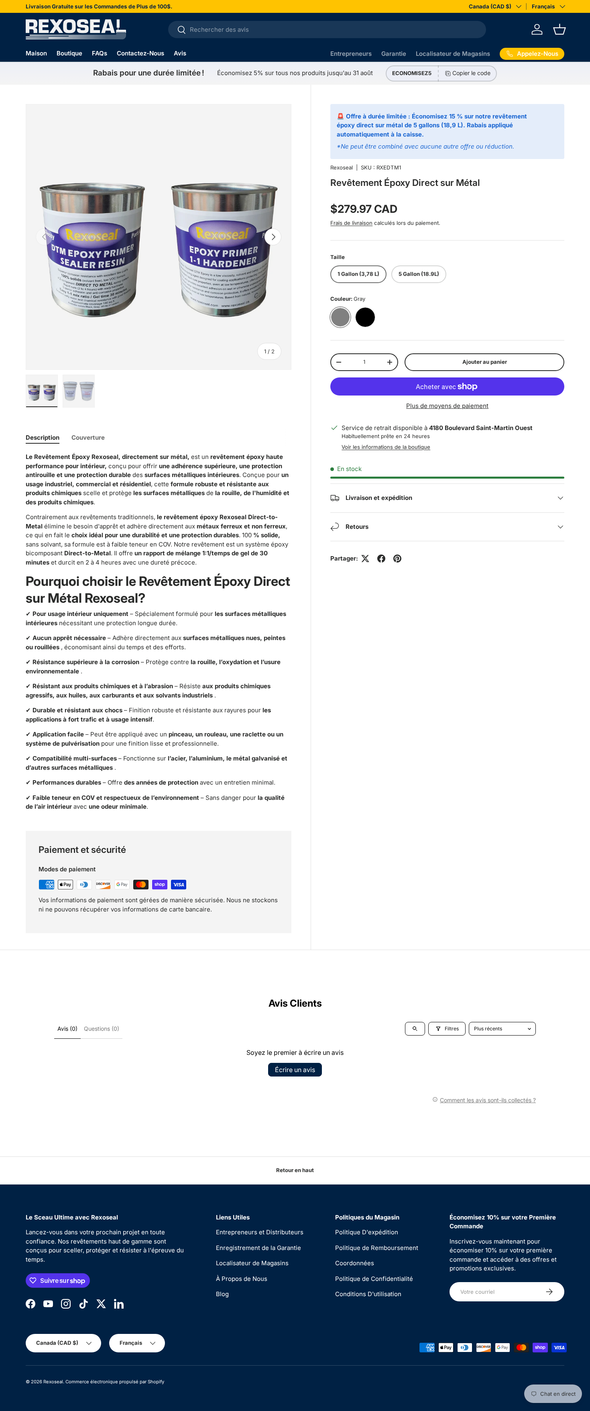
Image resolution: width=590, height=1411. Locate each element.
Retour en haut (295, 1170)
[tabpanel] (158, 632)
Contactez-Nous (140, 53)
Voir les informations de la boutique (386, 447)
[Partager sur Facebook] (381, 559)
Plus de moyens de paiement (447, 406)
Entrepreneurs (351, 53)
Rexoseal (341, 167)
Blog (222, 1294)
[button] (559, 29)
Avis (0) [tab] (67, 1028)
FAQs (99, 53)
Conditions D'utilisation (368, 1294)
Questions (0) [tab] (101, 1028)
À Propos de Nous (241, 1279)
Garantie (393, 53)
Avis (180, 53)
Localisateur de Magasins (453, 53)
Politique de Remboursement (376, 1248)
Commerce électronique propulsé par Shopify (114, 1381)
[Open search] (415, 1029)
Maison (36, 53)
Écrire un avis (295, 1070)
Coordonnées (354, 1263)
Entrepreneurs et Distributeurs (259, 1232)
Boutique (69, 53)
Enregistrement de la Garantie (258, 1248)
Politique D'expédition (366, 1232)
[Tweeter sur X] (365, 559)
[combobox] (327, 29)
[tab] (42, 437)
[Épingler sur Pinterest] (397, 559)
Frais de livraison (351, 223)
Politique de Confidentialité (374, 1279)
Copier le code (471, 72)
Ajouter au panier (484, 362)
